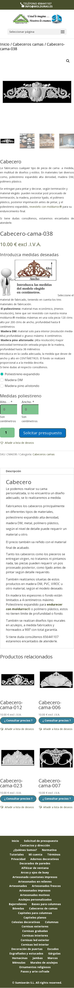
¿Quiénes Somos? (25, 850)
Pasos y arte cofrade (35, 971)
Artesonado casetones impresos (35, 877)
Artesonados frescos (46, 886)
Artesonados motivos (35, 895)
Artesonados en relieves (35, 881)
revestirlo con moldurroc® (45, 206)
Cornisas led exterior (35, 940)
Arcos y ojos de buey (35, 872)
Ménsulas (18, 962)
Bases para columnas (46, 904)
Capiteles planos (35, 917)
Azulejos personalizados (35, 899)
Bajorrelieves (18, 904)
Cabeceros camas (28, 44)
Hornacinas (20, 958)
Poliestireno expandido (22, 374)
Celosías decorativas (26, 922)
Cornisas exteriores (35, 926)
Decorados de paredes (35, 863)
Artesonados (18, 886)
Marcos (53, 958)
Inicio (4, 44)
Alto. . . (6, 402)
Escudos (53, 949)
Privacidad (18, 859)
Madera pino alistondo (22, 386)
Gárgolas (54, 953)
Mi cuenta (35, 854)
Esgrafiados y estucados (26, 953)
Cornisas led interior (35, 944)
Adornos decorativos (44, 859)
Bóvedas (18, 908)
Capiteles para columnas (35, 913)
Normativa (49, 850)
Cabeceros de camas (43, 908)
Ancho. (28, 402)
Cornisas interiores (35, 935)
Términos (53, 854)
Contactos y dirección (35, 845)
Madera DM (14, 380)
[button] (68, 61)
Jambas (37, 958)
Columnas (51, 922)
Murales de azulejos (44, 962)
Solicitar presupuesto (42, 432)
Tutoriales (16, 854)
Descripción (13, 471)
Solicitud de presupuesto (41, 841)
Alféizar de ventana (35, 868)
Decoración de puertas (27, 949)
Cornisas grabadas (35, 931)
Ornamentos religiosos (35, 967)
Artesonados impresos (34, 890)
